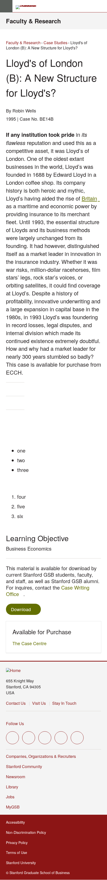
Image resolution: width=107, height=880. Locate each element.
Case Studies (55, 42)
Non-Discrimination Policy (27, 832)
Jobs (10, 797)
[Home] (13, 670)
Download (21, 609)
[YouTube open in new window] (60, 737)
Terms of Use (18, 852)
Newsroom (15, 776)
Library (12, 787)
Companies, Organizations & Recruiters (41, 756)
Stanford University (22, 862)
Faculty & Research (33, 21)
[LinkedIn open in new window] (77, 737)
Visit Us (39, 703)
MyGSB (14, 807)
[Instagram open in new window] (44, 737)
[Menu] (6, 6)
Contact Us (16, 703)
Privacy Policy (18, 842)
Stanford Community (24, 766)
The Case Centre (30, 643)
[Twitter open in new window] (12, 737)
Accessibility (17, 822)
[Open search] (101, 6)
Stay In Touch (64, 703)
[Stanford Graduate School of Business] (28, 7)
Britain (91, 198)
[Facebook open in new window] (28, 737)
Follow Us (15, 723)
